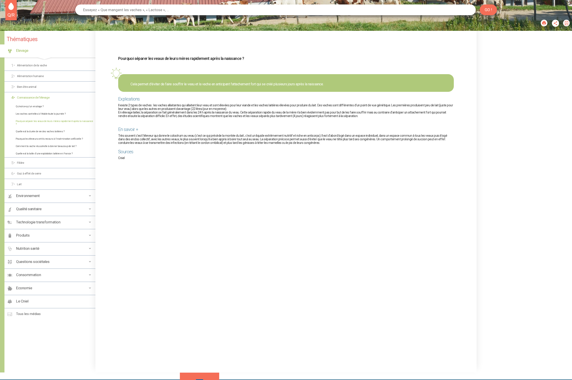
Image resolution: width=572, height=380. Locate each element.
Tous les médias (28, 314)
